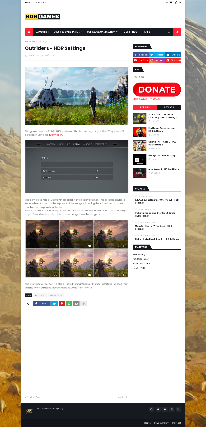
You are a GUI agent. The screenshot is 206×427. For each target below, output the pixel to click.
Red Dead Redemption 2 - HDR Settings (162, 130)
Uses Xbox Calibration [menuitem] (101, 31)
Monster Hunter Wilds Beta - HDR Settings (153, 227)
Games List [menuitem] (42, 31)
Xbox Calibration (141, 263)
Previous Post (34, 397)
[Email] (76, 303)
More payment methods (147, 99)
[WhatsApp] (69, 303)
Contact (176, 422)
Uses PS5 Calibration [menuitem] (67, 31)
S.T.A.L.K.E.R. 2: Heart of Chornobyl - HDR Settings (162, 116)
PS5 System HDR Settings (162, 155)
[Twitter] (54, 303)
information (55, 134)
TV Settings (139, 267)
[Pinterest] (62, 303)
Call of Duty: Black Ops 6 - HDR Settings (157, 239)
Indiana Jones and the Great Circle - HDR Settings (156, 214)
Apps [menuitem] (147, 31)
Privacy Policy (161, 422)
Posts (140, 76)
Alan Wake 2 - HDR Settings (163, 169)
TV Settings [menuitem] (129, 31)
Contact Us (40, 2)
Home (28, 2)
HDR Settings (40, 41)
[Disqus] (77, 350)
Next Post (122, 397)
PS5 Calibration (55, 295)
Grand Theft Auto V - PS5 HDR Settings (162, 143)
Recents (169, 107)
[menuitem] (29, 32)
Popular (145, 107)
